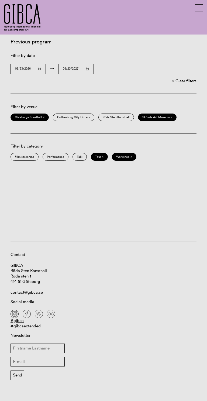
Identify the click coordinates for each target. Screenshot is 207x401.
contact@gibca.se (27, 292)
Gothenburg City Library (73, 117)
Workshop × (124, 157)
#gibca (17, 320)
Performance (55, 157)
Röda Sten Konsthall (116, 117)
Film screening (24, 157)
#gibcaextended (26, 325)
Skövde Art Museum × (157, 117)
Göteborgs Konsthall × (29, 117)
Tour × (99, 157)
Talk (79, 157)
